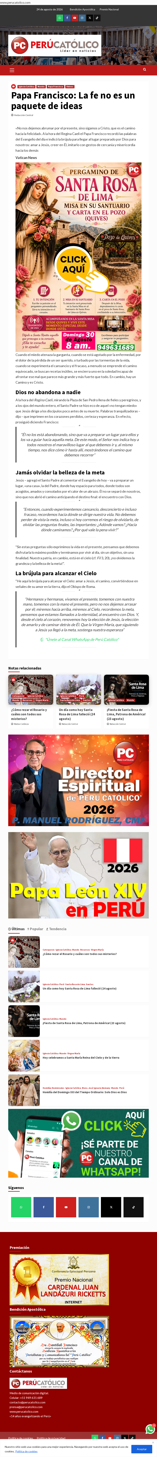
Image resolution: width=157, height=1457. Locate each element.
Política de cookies (26, 1451)
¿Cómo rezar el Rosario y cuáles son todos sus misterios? (29, 714)
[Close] (153, 1442)
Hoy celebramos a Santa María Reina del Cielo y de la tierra (81, 1057)
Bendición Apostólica (82, 9)
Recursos (27, 700)
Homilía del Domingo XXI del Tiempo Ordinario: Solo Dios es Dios (85, 1092)
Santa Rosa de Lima (70, 700)
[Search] (144, 69)
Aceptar (142, 1449)
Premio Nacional (109, 9)
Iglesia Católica (26, 86)
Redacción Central (23, 115)
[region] (78, 1448)
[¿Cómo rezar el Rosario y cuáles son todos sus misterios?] (30, 690)
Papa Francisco (55, 86)
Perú (81, 696)
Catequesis (18, 696)
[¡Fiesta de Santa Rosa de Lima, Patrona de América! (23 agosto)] (126, 690)
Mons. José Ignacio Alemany (96, 1088)
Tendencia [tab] (57, 928)
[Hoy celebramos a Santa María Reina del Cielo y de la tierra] (24, 1055)
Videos (69, 86)
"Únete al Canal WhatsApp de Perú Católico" (82, 639)
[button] (12, 69)
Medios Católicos (21, 724)
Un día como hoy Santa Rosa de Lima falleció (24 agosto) (77, 714)
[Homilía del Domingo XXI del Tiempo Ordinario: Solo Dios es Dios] (24, 1090)
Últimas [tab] (18, 928)
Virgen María (42, 700)
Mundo (41, 86)
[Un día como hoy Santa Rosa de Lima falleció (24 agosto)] (78, 690)
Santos (87, 700)
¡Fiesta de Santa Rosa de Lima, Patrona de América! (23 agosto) (126, 714)
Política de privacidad (51, 1438)
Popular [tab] (36, 928)
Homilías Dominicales (53, 1088)
